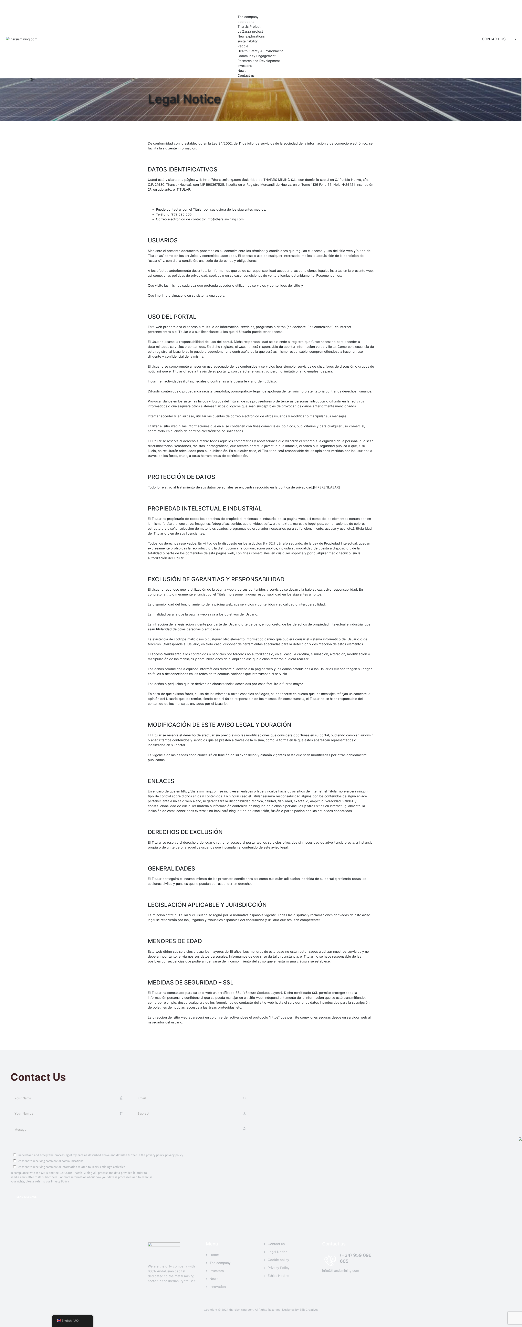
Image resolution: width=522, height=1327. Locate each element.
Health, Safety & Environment (260, 51)
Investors (245, 66)
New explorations (251, 36)
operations (246, 22)
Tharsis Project (249, 26)
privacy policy (174, 1155)
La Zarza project (250, 31)
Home (214, 1255)
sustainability (248, 41)
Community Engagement (257, 56)
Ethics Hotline (278, 1276)
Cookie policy (278, 1260)
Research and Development (259, 61)
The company (248, 17)
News (242, 71)
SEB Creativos (309, 1309)
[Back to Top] (513, 1320)
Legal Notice (277, 1252)
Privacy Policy (279, 1268)
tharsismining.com (241, 1309)
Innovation (218, 1287)
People (243, 46)
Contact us (246, 75)
